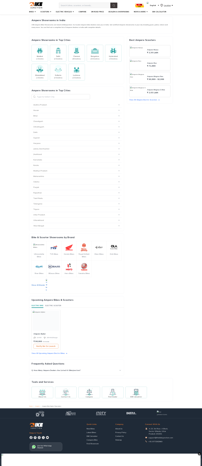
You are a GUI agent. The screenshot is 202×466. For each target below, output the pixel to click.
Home (30, 406)
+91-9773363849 (155, 442)
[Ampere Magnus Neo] (138, 77)
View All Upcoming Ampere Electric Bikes (48, 353)
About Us (118, 429)
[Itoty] (101, 413)
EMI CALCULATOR (159, 12)
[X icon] (43, 437)
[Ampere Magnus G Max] (138, 91)
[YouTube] (47, 437)
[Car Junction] (162, 413)
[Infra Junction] (131, 413)
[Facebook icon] (31, 437)
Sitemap (118, 440)
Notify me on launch (46, 346)
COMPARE (82, 12)
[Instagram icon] (39, 437)
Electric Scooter (53, 305)
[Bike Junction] (36, 5)
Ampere (37, 406)
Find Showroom (93, 444)
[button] (113, 5)
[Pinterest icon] (35, 437)
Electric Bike (37, 305)
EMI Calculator (92, 436)
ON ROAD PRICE (97, 12)
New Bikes (91, 429)
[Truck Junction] (70, 413)
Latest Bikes (91, 432)
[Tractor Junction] (40, 413)
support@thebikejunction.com (160, 438)
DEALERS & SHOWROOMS (118, 12)
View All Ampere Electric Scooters (143, 100)
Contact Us (119, 436)
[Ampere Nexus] (138, 51)
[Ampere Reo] (138, 64)
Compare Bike (92, 440)
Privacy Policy (120, 432)
